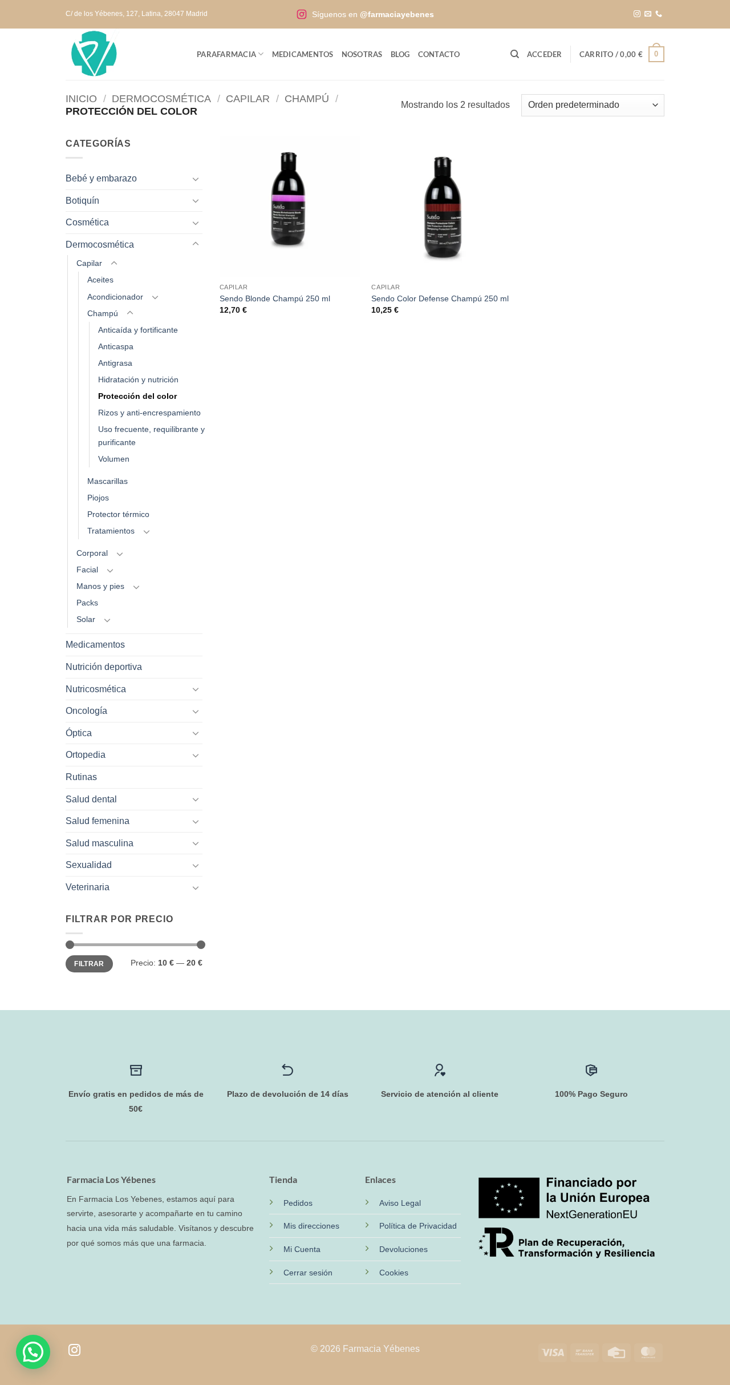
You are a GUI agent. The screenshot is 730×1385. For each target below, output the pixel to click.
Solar (85, 619)
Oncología (86, 711)
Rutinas (81, 777)
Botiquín (82, 200)
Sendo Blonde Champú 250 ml (275, 298)
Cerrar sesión (307, 1272)
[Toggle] (195, 178)
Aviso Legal (400, 1203)
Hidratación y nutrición (138, 379)
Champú (307, 98)
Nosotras (362, 54)
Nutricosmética (96, 689)
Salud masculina (99, 843)
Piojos (98, 497)
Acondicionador (115, 296)
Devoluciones (403, 1249)
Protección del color (137, 396)
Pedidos (298, 1203)
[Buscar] (514, 54)
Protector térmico (118, 514)
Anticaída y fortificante (138, 329)
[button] (544, 54)
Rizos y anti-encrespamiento (149, 412)
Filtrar (89, 964)
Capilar (248, 98)
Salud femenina (97, 821)
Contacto (439, 54)
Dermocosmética (161, 98)
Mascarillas (107, 481)
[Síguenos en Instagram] (637, 14)
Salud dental (91, 799)
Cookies (393, 1272)
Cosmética (87, 222)
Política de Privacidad (418, 1225)
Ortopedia (86, 755)
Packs (87, 602)
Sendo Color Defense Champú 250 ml (440, 298)
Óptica (79, 733)
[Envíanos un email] (647, 14)
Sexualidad (89, 865)
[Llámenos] (658, 14)
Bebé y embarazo (101, 178)
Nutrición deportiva (104, 667)
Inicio (81, 98)
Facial (87, 569)
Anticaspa (115, 346)
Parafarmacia (226, 54)
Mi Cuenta (302, 1249)
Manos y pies (100, 586)
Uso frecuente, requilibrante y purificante (151, 436)
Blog (400, 54)
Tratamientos (111, 530)
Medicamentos (303, 54)
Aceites (100, 279)
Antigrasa (115, 363)
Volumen (113, 458)
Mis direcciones (311, 1225)
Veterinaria (88, 887)
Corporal (92, 553)
